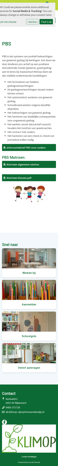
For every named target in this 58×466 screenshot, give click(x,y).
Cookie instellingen (29, 457)
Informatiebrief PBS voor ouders (26, 147)
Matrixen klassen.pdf (18, 177)
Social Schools (34, 462)
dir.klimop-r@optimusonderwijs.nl (25, 412)
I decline (32, 21)
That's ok (46, 21)
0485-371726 (13, 407)
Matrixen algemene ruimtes (22, 164)
